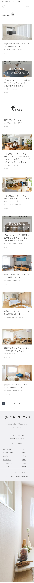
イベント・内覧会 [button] (8, 452)
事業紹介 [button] (24, 456)
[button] (29, 6)
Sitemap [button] (23, 472)
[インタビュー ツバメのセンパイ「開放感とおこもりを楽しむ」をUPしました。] (17, 184)
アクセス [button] (24, 463)
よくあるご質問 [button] (7, 463)
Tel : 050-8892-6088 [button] (17, 435)
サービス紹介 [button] (7, 459)
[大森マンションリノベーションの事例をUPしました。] (17, 32)
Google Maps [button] (16, 427)
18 (14, 403)
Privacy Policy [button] (12, 472)
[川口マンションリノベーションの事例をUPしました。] (17, 336)
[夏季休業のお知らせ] (17, 108)
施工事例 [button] (5, 456)
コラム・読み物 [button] (7, 467)
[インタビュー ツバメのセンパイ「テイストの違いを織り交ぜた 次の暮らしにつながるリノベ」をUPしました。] (17, 142)
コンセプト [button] (25, 452)
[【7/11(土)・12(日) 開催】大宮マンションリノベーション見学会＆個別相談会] (17, 224)
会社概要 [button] (24, 459)
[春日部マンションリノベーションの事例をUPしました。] (17, 373)
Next (19, 403)
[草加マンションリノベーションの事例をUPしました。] (17, 300)
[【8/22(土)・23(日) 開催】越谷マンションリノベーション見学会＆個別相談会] (17, 69)
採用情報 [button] (24, 467)
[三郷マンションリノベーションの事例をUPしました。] (17, 263)
